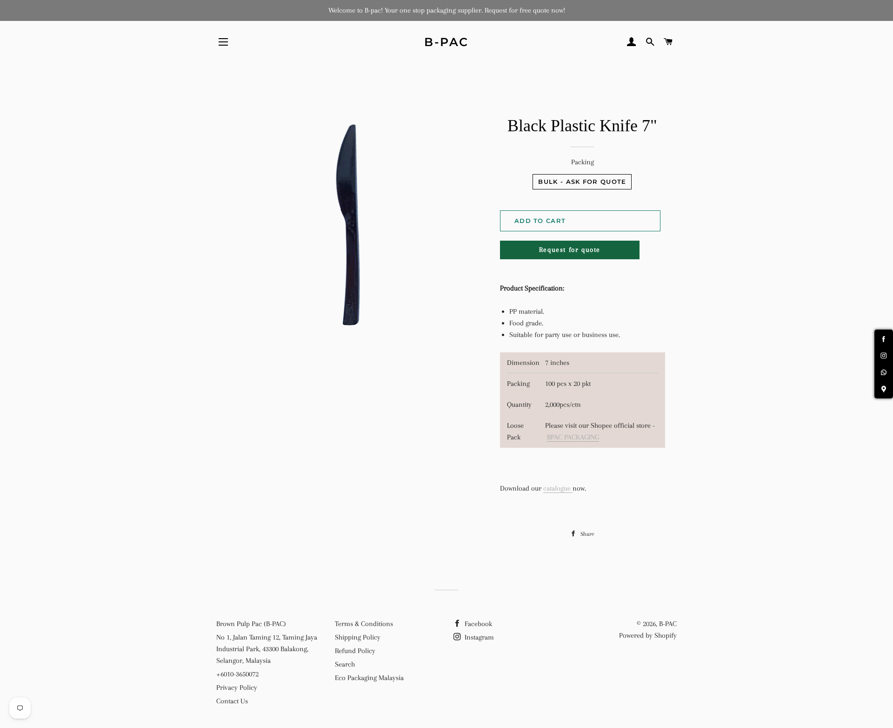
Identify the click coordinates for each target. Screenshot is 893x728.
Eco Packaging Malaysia (369, 678)
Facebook (477, 624)
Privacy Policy (236, 687)
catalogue (557, 488)
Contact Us (232, 701)
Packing (582, 162)
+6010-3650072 (237, 674)
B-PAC (446, 42)
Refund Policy (355, 651)
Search (345, 664)
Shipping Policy (357, 637)
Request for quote (569, 249)
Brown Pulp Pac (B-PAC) (251, 624)
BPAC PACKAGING (573, 437)
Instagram (478, 637)
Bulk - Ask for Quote (582, 181)
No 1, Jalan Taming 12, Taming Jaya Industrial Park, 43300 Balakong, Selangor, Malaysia (266, 649)
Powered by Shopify (648, 635)
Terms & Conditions (364, 624)
